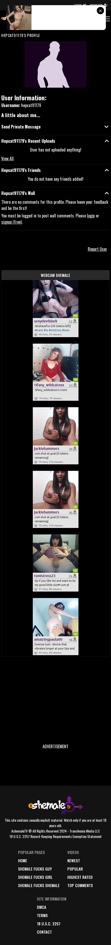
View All (7, 158)
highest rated (80, 877)
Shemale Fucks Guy (35, 869)
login (91, 216)
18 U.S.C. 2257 (48, 923)
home (22, 860)
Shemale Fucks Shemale (39, 885)
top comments (80, 885)
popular (75, 869)
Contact (44, 932)
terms (42, 915)
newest (73, 860)
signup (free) (11, 222)
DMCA (41, 907)
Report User (97, 249)
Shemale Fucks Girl (35, 877)
